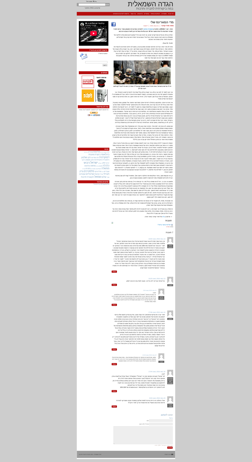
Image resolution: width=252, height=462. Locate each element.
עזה (102, 171)
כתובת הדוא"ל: (102, 53)
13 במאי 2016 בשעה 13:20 (156, 278)
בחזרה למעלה (168, 454)
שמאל (97, 176)
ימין (103, 163)
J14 (108, 152)
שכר (108, 177)
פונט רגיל (89, 1)
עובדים (106, 171)
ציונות (96, 174)
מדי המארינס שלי (162, 22)
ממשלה (105, 168)
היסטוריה (105, 160)
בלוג (163, 216)
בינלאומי (105, 154)
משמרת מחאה (148, 29)
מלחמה (87, 166)
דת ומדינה (95, 157)
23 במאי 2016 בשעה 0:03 (157, 398)
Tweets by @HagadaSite (101, 184)
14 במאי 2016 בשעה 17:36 (156, 312)
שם (148, 420)
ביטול (171, 418)
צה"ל (101, 174)
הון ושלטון (86, 157)
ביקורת (98, 154)
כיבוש (87, 162)
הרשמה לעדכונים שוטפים (121, 13)
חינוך (83, 160)
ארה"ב (90, 152)
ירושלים (100, 163)
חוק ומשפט (89, 160)
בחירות (86, 152)
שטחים (82, 174)
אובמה (105, 152)
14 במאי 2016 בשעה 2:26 (149, 290)
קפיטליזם (90, 174)
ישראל (94, 162)
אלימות (96, 152)
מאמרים (164, 13)
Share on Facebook (113, 24)
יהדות (107, 163)
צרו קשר (133, 13)
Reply (114, 271)
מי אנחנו (140, 13)
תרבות (84, 177)
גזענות (91, 154)
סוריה (83, 168)
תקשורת (90, 177)
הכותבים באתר (155, 13)
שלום (103, 177)
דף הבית (170, 13)
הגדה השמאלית (150, 4)
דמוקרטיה (104, 157)
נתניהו (88, 168)
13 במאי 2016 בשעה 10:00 (156, 239)
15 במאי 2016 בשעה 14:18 (149, 355)
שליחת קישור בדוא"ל (164, 225)
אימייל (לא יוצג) (144, 424)
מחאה (93, 166)
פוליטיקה (97, 171)
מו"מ (97, 166)
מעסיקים (98, 168)
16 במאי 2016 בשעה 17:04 (156, 371)
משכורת (93, 168)
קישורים (146, 13)
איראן (101, 152)
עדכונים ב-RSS (95, 8)
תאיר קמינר (165, 26)
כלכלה (106, 165)
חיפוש (107, 5)
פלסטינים (89, 171)
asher (163, 415)
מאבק (100, 166)
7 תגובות (146, 26)
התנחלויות (98, 160)
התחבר (87, 8)
